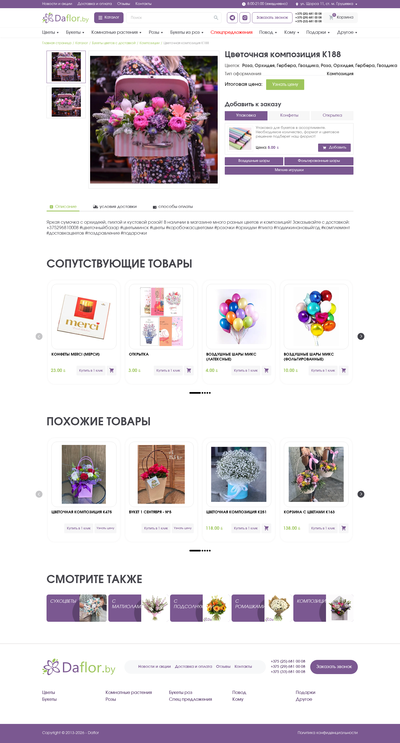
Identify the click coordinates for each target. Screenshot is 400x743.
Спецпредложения (232, 32)
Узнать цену (285, 84)
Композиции (149, 43)
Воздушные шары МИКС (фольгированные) (309, 357)
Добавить (337, 147)
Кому (290, 32)
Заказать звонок (272, 18)
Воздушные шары (254, 161)
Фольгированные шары (319, 161)
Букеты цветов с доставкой (114, 43)
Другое (345, 32)
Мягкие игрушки (289, 170)
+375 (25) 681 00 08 (308, 13)
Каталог (111, 17)
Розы (154, 32)
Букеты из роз (185, 32)
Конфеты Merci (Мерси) (75, 354)
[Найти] (216, 17)
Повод (266, 32)
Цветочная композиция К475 (81, 512)
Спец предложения (190, 699)
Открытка (139, 354)
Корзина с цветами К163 (309, 512)
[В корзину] (111, 370)
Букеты (73, 32)
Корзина (343, 16)
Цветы (48, 32)
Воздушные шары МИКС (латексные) (231, 357)
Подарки (316, 32)
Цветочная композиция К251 (236, 512)
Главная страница (56, 43)
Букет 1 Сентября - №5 (150, 512)
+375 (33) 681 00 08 (308, 21)
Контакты (144, 4)
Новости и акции (57, 4)
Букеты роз (180, 692)
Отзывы (123, 4)
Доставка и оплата (95, 4)
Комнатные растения (114, 32)
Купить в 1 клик (91, 370)
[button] (195, 393)
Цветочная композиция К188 (186, 43)
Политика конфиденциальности (328, 733)
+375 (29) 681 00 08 (308, 17)
